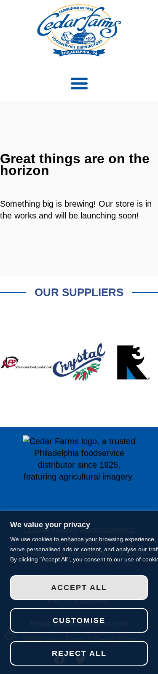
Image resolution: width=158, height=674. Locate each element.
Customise (79, 620)
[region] (79, 592)
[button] (79, 83)
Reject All (79, 653)
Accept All (79, 587)
